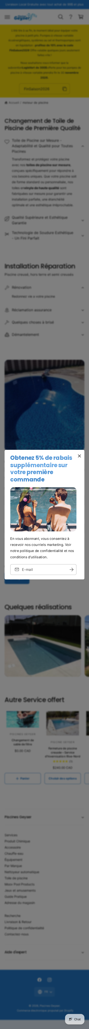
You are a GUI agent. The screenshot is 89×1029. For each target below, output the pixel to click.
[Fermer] (79, 455)
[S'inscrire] (71, 569)
